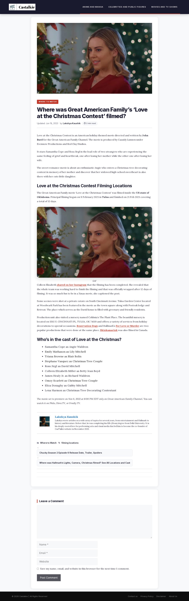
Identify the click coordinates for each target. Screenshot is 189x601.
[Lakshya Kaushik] (44, 426)
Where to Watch (48, 443)
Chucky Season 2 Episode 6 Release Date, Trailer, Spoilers (70, 452)
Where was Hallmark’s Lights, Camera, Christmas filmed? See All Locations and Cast (84, 463)
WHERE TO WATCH (48, 102)
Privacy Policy (147, 596)
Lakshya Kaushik (66, 416)
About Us (173, 596)
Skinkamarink (109, 330)
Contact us (133, 596)
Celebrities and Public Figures (127, 7)
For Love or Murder (127, 325)
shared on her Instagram (71, 284)
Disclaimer (161, 596)
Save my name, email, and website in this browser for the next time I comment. (84, 568)
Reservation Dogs (87, 325)
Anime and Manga (93, 7)
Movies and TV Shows (164, 7)
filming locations (70, 443)
